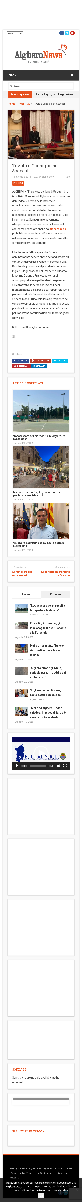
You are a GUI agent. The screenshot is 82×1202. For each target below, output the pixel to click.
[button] (41, 753)
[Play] (17, 766)
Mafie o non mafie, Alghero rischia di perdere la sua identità (38, 493)
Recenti (26, 594)
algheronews (49, 176)
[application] (41, 753)
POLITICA (24, 103)
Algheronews (57, 228)
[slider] (38, 766)
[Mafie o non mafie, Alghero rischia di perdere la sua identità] (41, 466)
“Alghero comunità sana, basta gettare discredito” (38, 544)
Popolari (55, 594)
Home (11, 103)
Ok (41, 1195)
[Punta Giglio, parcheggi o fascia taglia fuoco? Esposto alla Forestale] (21, 625)
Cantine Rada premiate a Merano (55, 573)
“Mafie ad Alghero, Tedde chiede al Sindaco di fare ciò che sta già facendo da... (48, 713)
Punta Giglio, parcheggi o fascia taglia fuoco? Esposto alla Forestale (48, 628)
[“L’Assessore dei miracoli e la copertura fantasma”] (41, 410)
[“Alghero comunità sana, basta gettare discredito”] (41, 520)
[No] (77, 1190)
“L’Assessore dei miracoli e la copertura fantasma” (39, 437)
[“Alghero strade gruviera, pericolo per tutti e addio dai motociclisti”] (21, 670)
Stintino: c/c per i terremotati (23, 573)
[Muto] (59, 766)
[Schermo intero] (65, 766)
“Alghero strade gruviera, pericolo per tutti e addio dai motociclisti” (48, 673)
